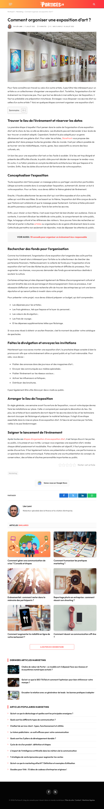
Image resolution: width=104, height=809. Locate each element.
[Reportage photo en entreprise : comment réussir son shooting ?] (75, 581)
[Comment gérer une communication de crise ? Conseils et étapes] (29, 544)
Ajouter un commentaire (52, 647)
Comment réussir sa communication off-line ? (75, 635)
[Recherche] (93, 4)
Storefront (67, 138)
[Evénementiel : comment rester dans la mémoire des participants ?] (29, 581)
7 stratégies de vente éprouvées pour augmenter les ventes (36, 757)
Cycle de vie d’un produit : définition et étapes (30, 744)
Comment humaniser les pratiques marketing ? (70, 562)
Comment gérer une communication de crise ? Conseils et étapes (26, 562)
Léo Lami (19, 26)
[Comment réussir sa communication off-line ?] (75, 618)
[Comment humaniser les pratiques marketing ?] (75, 544)
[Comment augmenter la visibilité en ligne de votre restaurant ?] (29, 618)
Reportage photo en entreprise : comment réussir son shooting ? (74, 599)
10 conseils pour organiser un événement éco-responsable (58, 237)
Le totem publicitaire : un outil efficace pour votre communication (39, 732)
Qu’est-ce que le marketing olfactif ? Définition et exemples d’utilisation (42, 763)
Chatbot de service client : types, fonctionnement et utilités (37, 726)
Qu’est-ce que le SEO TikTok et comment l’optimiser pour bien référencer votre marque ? (57, 681)
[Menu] (10, 4)
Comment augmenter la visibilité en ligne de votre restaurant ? (29, 635)
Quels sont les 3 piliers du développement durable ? (33, 738)
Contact (78, 800)
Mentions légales (88, 800)
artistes (37, 224)
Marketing (19, 12)
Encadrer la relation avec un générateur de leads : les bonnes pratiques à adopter (58, 692)
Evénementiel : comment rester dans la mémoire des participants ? (26, 599)
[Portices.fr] (52, 4)
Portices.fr (11, 12)
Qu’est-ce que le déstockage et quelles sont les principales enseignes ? (41, 713)
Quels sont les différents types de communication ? (33, 719)
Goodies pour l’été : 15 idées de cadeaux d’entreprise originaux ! (38, 769)
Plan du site (69, 800)
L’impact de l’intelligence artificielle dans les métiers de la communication (43, 750)
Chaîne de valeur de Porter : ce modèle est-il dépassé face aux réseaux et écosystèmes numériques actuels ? (55, 668)
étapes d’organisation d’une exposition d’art (44, 439)
